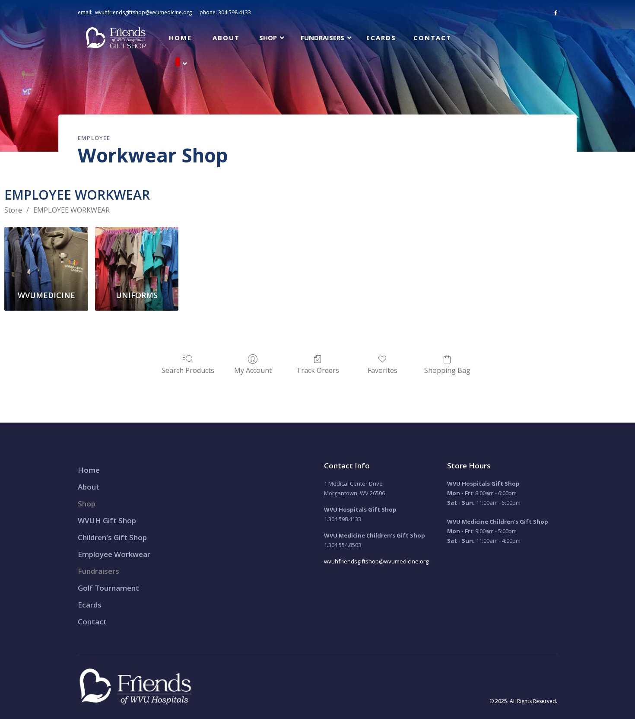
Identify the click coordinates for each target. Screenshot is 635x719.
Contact (432, 37)
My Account (253, 370)
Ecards (381, 37)
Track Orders (317, 370)
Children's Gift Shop (112, 537)
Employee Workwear (114, 554)
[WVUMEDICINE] (46, 255)
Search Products (188, 370)
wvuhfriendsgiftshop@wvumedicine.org (143, 12)
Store (13, 210)
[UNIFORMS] (136, 255)
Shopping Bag (447, 370)
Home (180, 37)
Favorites (382, 370)
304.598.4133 (234, 12)
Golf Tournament (108, 588)
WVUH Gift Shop (107, 520)
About (226, 37)
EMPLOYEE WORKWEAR (71, 210)
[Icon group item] (555, 13)
